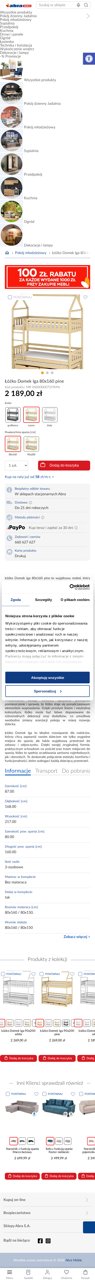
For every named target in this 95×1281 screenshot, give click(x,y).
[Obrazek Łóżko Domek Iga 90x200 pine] (57, 989)
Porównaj (22, 297)
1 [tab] (42, 372)
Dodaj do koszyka (64, 465)
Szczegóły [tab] (43, 600)
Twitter (48, 1241)
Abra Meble (73, 1260)
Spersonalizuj (45, 691)
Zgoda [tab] (16, 600)
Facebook (40, 1241)
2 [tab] (47, 372)
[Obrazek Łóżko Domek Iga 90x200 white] (18, 989)
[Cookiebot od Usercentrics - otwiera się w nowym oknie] (69, 587)
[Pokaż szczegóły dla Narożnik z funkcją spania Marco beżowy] (22, 1107)
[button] (89, 59)
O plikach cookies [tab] (75, 600)
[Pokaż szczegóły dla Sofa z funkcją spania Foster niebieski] (59, 1107)
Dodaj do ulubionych (85, 297)
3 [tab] (52, 372)
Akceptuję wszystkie (47, 678)
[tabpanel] (47, 330)
